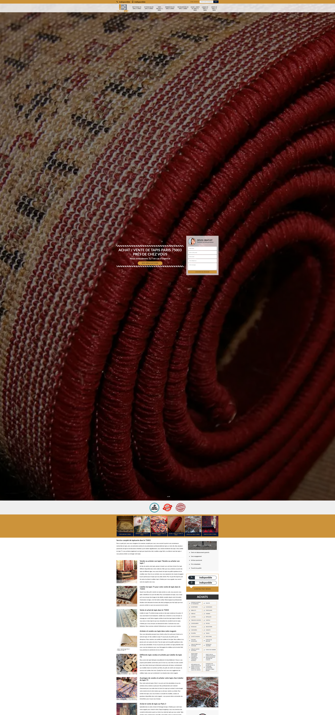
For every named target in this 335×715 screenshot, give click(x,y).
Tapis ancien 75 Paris (159, 9)
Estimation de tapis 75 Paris (148, 8)
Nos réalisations (150, 263)
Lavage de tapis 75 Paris (205, 9)
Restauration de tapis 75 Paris (183, 8)
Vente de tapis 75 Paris (214, 9)
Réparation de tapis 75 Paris (170, 8)
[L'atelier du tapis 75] (123, 8)
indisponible (124, 2)
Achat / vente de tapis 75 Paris (195, 9)
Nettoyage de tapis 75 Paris (136, 8)
